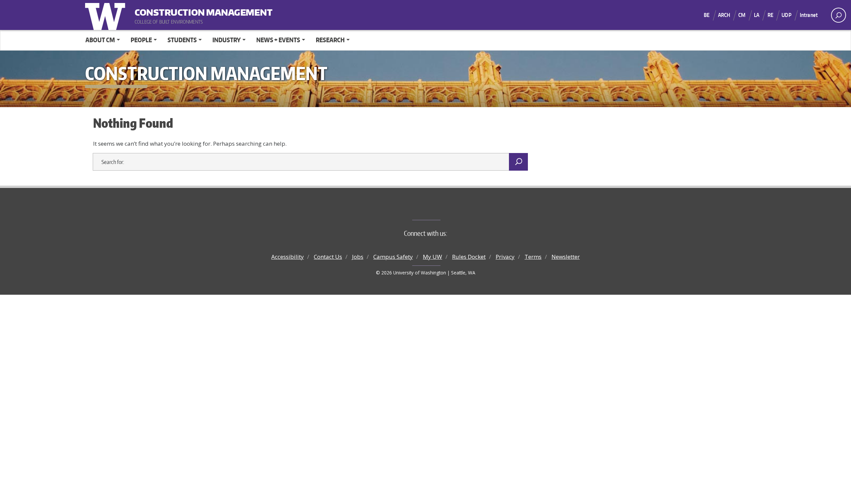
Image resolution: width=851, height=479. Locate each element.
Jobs (357, 256)
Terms (533, 256)
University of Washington (106, 15)
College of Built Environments (439, 209)
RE (770, 15)
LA (756, 15)
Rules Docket (469, 256)
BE (706, 15)
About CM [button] (100, 40)
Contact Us (328, 256)
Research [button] (330, 40)
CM (741, 15)
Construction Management (176, 10)
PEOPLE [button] (141, 40)
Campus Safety (393, 256)
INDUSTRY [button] (226, 40)
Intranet (809, 15)
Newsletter (565, 256)
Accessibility (287, 256)
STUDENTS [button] (182, 40)
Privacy (505, 256)
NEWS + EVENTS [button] (278, 40)
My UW (432, 256)
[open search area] (838, 15)
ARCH (724, 15)
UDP (786, 15)
